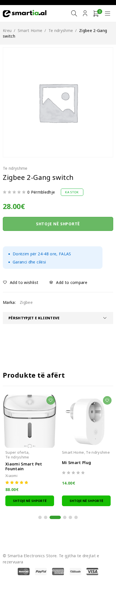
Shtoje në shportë (58, 223)
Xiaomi (11, 475)
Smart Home (30, 30)
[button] (29, 500)
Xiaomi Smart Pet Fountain (23, 466)
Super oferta (16, 452)
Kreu (7, 30)
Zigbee (26, 302)
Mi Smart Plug (76, 462)
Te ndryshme (60, 30)
